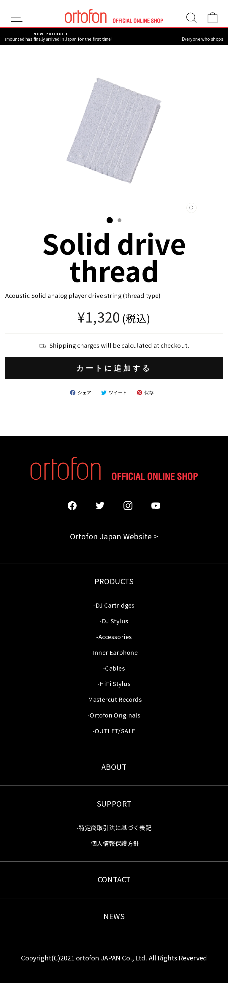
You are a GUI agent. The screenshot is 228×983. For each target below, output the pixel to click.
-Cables (114, 668)
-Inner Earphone (114, 652)
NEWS (114, 916)
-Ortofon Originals (114, 715)
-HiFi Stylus (114, 683)
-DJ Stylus (113, 621)
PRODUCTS (114, 581)
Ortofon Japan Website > (114, 536)
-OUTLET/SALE (114, 730)
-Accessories (114, 636)
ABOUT (114, 766)
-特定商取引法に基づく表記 (114, 827)
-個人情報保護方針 (114, 843)
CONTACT (114, 879)
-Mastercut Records (114, 699)
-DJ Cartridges (114, 605)
